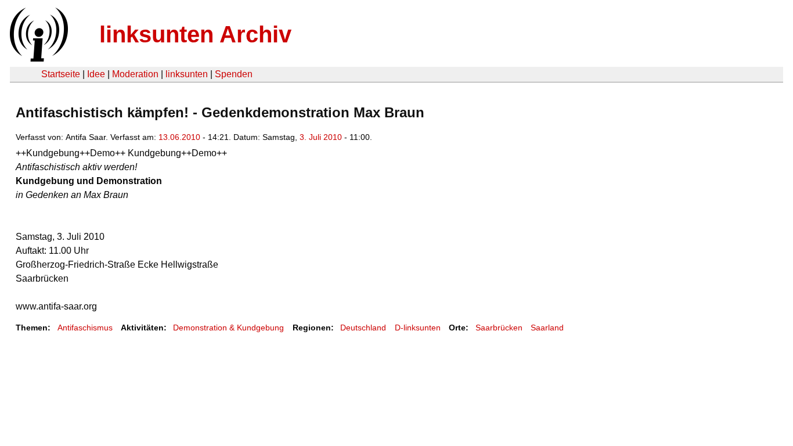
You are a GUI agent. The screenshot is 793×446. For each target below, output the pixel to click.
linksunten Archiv (195, 34)
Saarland (547, 327)
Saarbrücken (498, 327)
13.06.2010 (179, 137)
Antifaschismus (85, 327)
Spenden (234, 74)
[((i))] (38, 58)
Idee (96, 74)
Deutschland (363, 327)
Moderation (135, 74)
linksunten (186, 74)
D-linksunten (418, 327)
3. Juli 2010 (321, 137)
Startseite (60, 74)
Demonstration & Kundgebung (228, 327)
